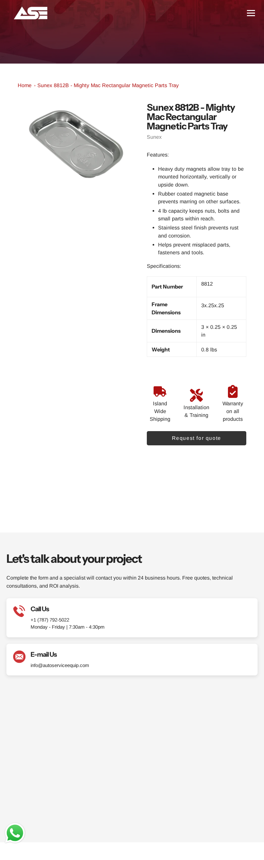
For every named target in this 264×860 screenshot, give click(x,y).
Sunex (154, 137)
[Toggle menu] (251, 13)
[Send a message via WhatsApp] (15, 833)
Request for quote (196, 438)
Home (25, 85)
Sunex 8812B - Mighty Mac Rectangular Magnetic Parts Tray (108, 85)
